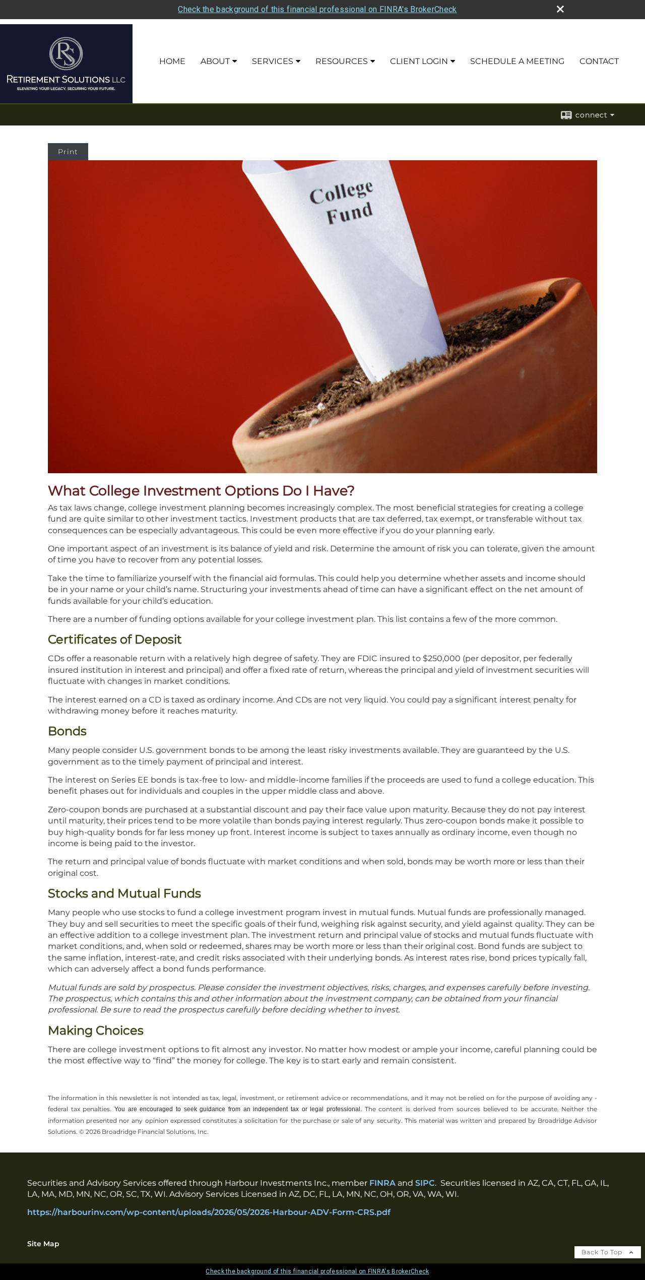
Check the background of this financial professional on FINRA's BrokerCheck (317, 9)
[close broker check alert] (560, 9)
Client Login (419, 61)
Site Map (43, 1243)
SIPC (425, 1183)
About (215, 61)
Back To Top (603, 1252)
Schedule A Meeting (517, 61)
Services (272, 61)
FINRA (382, 1183)
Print (68, 151)
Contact (599, 61)
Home (172, 61)
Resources (341, 61)
